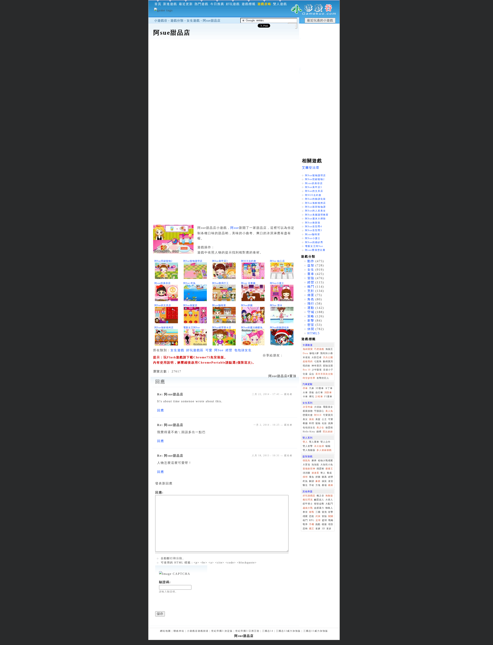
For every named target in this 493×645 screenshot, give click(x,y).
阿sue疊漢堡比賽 (315, 250)
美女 (305, 419)
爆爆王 (329, 468)
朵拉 (311, 374)
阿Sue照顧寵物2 (163, 261)
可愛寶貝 (328, 415)
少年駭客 (317, 369)
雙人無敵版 (309, 450)
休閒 (310, 329)
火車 (305, 392)
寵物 (317, 423)
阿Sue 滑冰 (276, 305)
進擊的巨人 (323, 378)
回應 (160, 410)
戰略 (330, 520)
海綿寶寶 (308, 349)
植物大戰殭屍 (325, 460)
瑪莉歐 (306, 365)
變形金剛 (319, 503)
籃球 (324, 520)
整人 (322, 473)
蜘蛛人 (329, 508)
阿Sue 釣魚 (189, 283)
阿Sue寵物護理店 (192, 261)
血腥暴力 (319, 508)
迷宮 (330, 481)
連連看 (315, 473)
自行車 (319, 392)
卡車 (305, 396)
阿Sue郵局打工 (220, 283)
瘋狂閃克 (308, 499)
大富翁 (306, 464)
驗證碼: (165, 582)
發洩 (324, 512)
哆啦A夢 (314, 353)
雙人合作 (325, 441)
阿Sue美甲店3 (220, 261)
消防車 (328, 392)
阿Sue (219, 350)
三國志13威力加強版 (288, 631)
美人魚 (329, 411)
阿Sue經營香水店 (221, 327)
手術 (311, 485)
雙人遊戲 (280, 4)
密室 (310, 324)
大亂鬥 (329, 503)
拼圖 (317, 477)
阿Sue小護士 (277, 283)
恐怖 (305, 528)
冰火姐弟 (319, 446)
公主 (324, 419)
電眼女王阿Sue (191, 327)
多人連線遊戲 (324, 450)
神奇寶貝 (317, 365)
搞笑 (324, 481)
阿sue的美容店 (162, 283)
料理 (311, 423)
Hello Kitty (309, 431)
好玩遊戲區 (195, 350)
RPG (311, 520)
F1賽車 (328, 396)
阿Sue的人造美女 (315, 210)
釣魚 (305, 481)
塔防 (330, 524)
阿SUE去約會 (248, 261)
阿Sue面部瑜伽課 (315, 206)
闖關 (330, 516)
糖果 (330, 485)
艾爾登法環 (310, 167)
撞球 (305, 477)
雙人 (305, 441)
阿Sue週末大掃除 (315, 218)
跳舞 (330, 423)
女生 (310, 269)
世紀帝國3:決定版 (222, 631)
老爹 (317, 528)
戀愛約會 (308, 415)
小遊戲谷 (160, 20)
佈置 (310, 295)
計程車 (319, 396)
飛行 (310, 303)
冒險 (310, 278)
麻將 (314, 460)
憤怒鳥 (306, 460)
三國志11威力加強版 (315, 631)
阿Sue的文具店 (162, 305)
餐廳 (305, 423)
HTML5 (313, 333)
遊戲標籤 (249, 4)
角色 (310, 299)
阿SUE (318, 415)
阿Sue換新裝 (312, 222)
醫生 (305, 485)
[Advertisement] (224, 49)
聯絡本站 (179, 631)
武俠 (317, 516)
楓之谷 (320, 495)
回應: (159, 492)
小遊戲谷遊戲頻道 (198, 631)
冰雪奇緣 (308, 407)
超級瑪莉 (308, 361)
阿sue (234, 227)
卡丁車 (329, 388)
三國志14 (267, 631)
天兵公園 (328, 357)
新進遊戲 (170, 4)
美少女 (320, 427)
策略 (310, 316)
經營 (229, 350)
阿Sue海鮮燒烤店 (164, 327)
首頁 (157, 4)
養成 (329, 473)
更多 (328, 528)
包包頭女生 (243, 350)
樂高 (324, 477)
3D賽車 (319, 388)
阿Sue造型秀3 (313, 230)
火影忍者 (317, 357)
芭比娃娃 (328, 431)
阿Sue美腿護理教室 (317, 214)
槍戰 (311, 512)
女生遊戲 (193, 20)
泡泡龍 (315, 464)
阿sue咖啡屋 (219, 305)
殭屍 (305, 516)
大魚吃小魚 (326, 464)
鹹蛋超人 (319, 499)
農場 (324, 485)
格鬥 (310, 286)
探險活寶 (328, 365)
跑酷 (317, 524)
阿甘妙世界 (309, 378)
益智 (310, 265)
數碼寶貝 (328, 361)
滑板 (311, 392)
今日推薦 (217, 4)
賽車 (310, 273)
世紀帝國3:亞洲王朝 (247, 631)
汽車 (311, 388)
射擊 (310, 320)
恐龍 (311, 516)
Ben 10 (306, 369)
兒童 (305, 374)
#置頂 (282, 376)
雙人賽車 (314, 441)
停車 (305, 388)
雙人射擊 (308, 446)
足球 (318, 520)
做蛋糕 (329, 427)
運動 (310, 307)
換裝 (311, 419)
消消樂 (306, 473)
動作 (310, 261)
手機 (311, 524)
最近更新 (186, 4)
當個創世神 (309, 468)
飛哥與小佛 (326, 353)
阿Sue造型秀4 (313, 226)
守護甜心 (319, 411)
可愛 (208, 350)
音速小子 (328, 369)
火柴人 (329, 499)
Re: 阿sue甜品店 (170, 394)
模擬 (324, 524)
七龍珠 (318, 361)
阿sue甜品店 (212, 20)
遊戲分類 (177, 20)
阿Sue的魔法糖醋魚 (252, 327)
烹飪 (310, 290)
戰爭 (305, 524)
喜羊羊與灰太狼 (324, 374)
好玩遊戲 (233, 4)
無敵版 (329, 495)
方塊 (317, 485)
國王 (311, 528)
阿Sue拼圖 (247, 305)
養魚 (311, 477)
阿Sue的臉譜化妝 (279, 327)
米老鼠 (306, 357)
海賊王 (329, 349)
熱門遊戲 (201, 4)
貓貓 (327, 446)
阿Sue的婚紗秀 (314, 242)
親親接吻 (308, 411)
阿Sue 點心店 (277, 261)
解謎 (311, 481)
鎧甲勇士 (308, 503)
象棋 (317, 481)
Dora (305, 353)
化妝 (324, 423)
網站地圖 (165, 631)
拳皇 (305, 512)
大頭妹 (318, 407)
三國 (317, 512)
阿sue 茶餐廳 (248, 283)
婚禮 (318, 431)
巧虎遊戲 (319, 349)
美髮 (317, 419)
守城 (310, 312)
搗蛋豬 (320, 468)
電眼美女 (328, 407)
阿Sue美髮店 (190, 305)
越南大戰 (308, 508)
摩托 (311, 396)
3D (323, 528)
